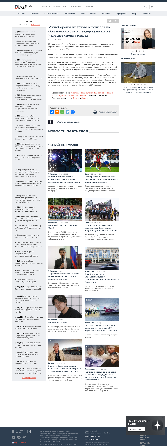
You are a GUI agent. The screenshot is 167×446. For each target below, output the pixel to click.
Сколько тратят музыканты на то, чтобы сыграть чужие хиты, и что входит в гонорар (65, 183)
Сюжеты (89, 7)
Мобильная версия (92, 436)
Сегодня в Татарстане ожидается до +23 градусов (25, 281)
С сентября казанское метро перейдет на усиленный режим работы (28, 157)
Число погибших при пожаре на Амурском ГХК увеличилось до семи (28, 228)
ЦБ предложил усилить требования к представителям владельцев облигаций (27, 43)
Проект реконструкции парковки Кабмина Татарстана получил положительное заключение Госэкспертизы (27, 173)
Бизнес (93, 14)
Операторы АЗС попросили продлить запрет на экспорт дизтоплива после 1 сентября (27, 299)
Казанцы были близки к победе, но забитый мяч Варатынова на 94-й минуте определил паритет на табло (101, 183)
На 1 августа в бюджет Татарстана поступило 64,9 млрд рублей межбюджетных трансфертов (27, 86)
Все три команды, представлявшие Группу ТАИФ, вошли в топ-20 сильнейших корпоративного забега (101, 232)
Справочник (75, 7)
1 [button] (133, 51)
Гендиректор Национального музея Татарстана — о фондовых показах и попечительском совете (63, 280)
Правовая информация (145, 436)
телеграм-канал (78, 93)
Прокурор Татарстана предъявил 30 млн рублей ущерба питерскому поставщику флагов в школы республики (65, 373)
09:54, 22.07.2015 (54, 40)
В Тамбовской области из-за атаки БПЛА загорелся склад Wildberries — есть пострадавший (28, 244)
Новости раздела (29, 378)
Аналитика (21, 14)
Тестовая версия (91, 439)
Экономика (34, 14)
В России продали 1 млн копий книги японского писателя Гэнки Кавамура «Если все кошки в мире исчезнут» (64, 326)
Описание (144, 440)
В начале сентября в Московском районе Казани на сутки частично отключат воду (27, 118)
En (152, 7)
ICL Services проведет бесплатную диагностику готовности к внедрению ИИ (26, 209)
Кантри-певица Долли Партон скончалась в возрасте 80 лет (28, 289)
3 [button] (140, 51)
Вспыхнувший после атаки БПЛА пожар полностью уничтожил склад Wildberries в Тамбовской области (29, 147)
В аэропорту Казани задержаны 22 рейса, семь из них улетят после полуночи (28, 335)
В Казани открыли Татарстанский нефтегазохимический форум (26, 253)
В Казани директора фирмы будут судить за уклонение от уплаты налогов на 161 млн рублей (28, 97)
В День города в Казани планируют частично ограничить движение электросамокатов (28, 218)
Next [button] (153, 38)
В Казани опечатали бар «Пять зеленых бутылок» (28, 327)
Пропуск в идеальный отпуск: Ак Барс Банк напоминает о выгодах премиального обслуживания (29, 183)
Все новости (35, 25)
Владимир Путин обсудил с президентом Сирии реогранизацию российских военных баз (27, 107)
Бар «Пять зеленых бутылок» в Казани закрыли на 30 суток (29, 138)
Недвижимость (70, 14)
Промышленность (51, 14)
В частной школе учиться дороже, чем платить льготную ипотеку (26, 354)
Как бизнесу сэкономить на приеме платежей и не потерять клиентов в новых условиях (102, 282)
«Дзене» (84, 98)
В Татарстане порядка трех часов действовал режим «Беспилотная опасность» (28, 272)
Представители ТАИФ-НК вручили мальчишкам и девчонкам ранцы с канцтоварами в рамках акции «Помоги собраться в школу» (65, 232)
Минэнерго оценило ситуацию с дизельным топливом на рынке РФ (28, 345)
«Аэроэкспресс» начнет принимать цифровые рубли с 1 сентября (29, 310)
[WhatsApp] (62, 112)
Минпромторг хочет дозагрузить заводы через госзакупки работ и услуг (25, 34)
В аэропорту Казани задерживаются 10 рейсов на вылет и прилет (29, 263)
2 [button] (136, 51)
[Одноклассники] (116, 21)
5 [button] (145, 84)
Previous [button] (122, 38)
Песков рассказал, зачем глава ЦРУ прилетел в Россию (27, 236)
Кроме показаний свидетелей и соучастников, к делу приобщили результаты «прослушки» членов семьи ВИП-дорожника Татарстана (101, 381)
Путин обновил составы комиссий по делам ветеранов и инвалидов (29, 319)
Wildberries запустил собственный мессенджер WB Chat (28, 77)
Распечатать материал (108, 112)
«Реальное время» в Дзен (68, 122)
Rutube (76, 98)
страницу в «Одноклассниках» (72, 95)
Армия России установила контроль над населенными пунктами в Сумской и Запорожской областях (29, 128)
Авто (83, 14)
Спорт (134, 14)
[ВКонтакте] (110, 21)
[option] (140, 38)
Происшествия (91, 369)
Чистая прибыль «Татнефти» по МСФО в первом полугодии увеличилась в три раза (28, 52)
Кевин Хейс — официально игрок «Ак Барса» (26, 362)
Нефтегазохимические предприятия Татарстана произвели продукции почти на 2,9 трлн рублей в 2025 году (28, 63)
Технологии (105, 14)
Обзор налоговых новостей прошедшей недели (101, 331)
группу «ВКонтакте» (95, 93)
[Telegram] (67, 112)
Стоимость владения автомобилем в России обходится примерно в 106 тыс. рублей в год (28, 371)
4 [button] (143, 51)
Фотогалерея (60, 7)
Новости (45, 7)
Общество (147, 14)
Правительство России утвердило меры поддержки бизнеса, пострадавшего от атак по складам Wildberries (28, 198)
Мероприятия (121, 14)
